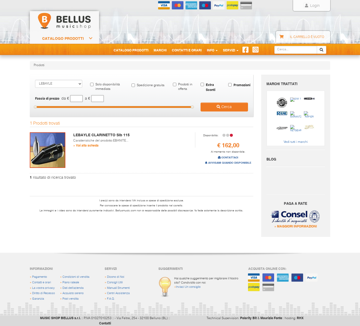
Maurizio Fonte (271, 318)
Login (314, 6)
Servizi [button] (229, 50)
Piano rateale (70, 282)
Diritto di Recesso (43, 293)
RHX (300, 318)
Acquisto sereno (73, 293)
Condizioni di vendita (75, 276)
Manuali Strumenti (118, 287)
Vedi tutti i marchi (296, 142)
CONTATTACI (229, 157)
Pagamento (39, 276)
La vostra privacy (43, 287)
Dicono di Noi (115, 276)
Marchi (160, 50)
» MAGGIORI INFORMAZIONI (295, 226)
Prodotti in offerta (185, 87)
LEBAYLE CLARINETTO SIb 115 (101, 135)
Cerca (226, 107)
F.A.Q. (111, 298)
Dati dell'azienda (73, 287)
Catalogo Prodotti (63, 38)
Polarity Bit (248, 318)
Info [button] (211, 50)
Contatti (105, 323)
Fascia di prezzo (47, 98)
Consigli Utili (115, 282)
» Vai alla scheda (86, 145)
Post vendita (70, 298)
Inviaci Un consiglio (188, 286)
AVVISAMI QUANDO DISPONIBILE (229, 162)
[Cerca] (321, 50)
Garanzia (38, 298)
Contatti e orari (41, 282)
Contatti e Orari (187, 50)
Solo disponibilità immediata (107, 87)
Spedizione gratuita (150, 85)
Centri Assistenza (118, 293)
